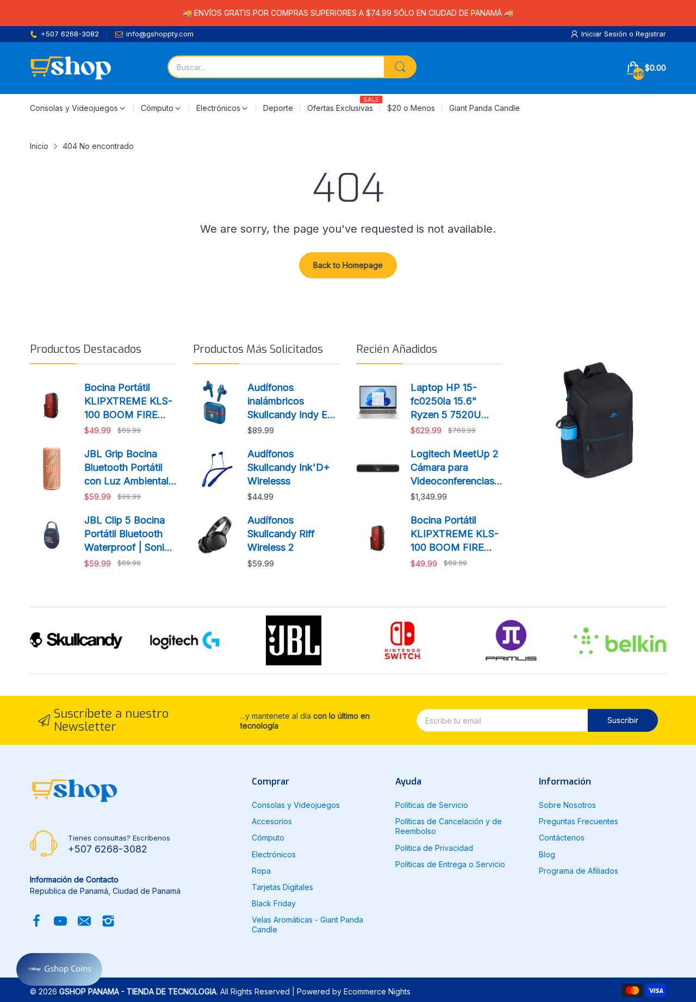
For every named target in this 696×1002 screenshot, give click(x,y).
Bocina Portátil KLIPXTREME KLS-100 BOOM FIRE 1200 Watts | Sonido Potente (129, 402)
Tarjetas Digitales (282, 887)
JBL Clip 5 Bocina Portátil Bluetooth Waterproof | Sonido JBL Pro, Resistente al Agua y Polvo (130, 534)
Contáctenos (562, 837)
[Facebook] (36, 922)
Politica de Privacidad (434, 847)
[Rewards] (59, 969)
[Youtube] (60, 922)
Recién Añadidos (396, 349)
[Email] (84, 922)
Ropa (261, 870)
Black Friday (274, 903)
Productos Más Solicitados (258, 349)
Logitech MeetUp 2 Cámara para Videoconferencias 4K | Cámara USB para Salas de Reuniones (455, 468)
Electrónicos (274, 854)
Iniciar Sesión (605, 33)
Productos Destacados (85, 349)
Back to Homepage (348, 265)
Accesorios (272, 821)
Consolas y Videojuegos (296, 805)
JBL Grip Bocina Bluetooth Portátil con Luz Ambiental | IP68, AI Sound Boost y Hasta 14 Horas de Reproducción (129, 468)
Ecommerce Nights (377, 991)
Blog (547, 854)
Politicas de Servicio (431, 805)
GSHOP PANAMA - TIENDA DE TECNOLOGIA (137, 991)
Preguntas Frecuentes (578, 821)
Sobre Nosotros (567, 805)
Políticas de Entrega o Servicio (450, 864)
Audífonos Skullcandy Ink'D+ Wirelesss (288, 467)
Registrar (651, 33)
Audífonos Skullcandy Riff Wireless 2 (281, 533)
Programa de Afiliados (578, 870)
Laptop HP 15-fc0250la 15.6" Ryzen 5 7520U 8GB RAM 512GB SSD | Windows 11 (451, 402)
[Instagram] (108, 922)
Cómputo (268, 837)
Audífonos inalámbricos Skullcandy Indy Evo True (293, 402)
